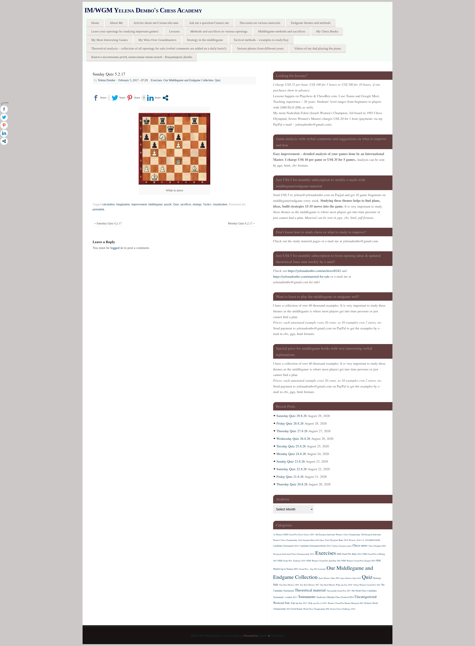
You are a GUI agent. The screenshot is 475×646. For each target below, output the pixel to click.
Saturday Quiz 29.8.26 (291, 415)
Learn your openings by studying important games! (125, 31)
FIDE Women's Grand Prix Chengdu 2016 (358, 560)
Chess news (360, 545)
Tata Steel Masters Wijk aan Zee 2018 (336, 584)
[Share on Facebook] (99, 98)
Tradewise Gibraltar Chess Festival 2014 (335, 597)
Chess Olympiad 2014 (377, 546)
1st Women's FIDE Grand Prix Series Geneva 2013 (293, 534)
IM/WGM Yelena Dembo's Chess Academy (143, 10)
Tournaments (306, 596)
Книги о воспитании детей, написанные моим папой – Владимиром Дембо (141, 57)
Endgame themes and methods (311, 23)
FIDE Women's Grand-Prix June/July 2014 (323, 560)
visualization (220, 204)
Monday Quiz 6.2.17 (241, 223)
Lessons (174, 31)
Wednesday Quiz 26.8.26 (293, 438)
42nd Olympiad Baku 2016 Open (311, 540)
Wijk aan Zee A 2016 (317, 603)
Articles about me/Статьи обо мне (155, 23)
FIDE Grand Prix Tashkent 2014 (292, 560)
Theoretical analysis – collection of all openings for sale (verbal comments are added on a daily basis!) (158, 48)
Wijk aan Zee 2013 (299, 603)
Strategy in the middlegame (205, 40)
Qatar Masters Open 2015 (350, 578)
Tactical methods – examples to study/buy (261, 40)
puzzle (168, 204)
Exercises (156, 80)
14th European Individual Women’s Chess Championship (337, 534)
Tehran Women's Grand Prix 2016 (366, 584)
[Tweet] (118, 98)
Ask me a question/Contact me (209, 23)
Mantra (263, 635)
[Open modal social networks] (165, 98)
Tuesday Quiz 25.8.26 (291, 446)
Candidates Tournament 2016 (286, 545)
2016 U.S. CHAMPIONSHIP (368, 540)
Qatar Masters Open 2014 (329, 578)
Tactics (207, 204)
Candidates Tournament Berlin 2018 (315, 545)
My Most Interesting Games (109, 40)
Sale (275, 584)
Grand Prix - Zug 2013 (308, 569)
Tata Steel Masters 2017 (309, 584)
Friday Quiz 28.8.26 (290, 423)
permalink (98, 209)
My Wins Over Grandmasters (157, 40)
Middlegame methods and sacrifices (281, 31)
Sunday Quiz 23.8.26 (290, 461)
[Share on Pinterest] (133, 98)
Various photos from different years (260, 48)
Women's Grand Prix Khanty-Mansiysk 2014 (345, 603)
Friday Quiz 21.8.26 (290, 476)
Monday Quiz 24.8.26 (291, 453)
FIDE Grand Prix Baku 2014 (349, 554)
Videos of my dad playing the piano (317, 48)
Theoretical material (310, 590)
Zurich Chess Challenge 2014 (342, 608)
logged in (116, 248)
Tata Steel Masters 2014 (289, 584)
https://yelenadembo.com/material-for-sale (301, 276)
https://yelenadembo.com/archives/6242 (314, 270)
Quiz (217, 80)
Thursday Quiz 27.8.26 (291, 431)
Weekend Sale (281, 603)
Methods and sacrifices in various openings (219, 31)
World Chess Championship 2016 (316, 609)
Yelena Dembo (106, 80)
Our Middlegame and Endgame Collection (188, 80)
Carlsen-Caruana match (342, 545)
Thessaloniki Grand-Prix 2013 (338, 590)
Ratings (377, 578)
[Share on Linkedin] (154, 98)
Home (95, 23)
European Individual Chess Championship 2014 (293, 554)
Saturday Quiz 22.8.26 (291, 469)
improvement (139, 204)
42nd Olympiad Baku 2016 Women (340, 540)
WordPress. (277, 635)
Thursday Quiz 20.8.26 (291, 484)
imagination (123, 204)
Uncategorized (365, 596)
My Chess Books (327, 31)
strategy (197, 204)
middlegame (155, 204)
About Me (116, 23)
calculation (108, 204)
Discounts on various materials (260, 23)
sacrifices (185, 204)
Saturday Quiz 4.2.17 (108, 223)
